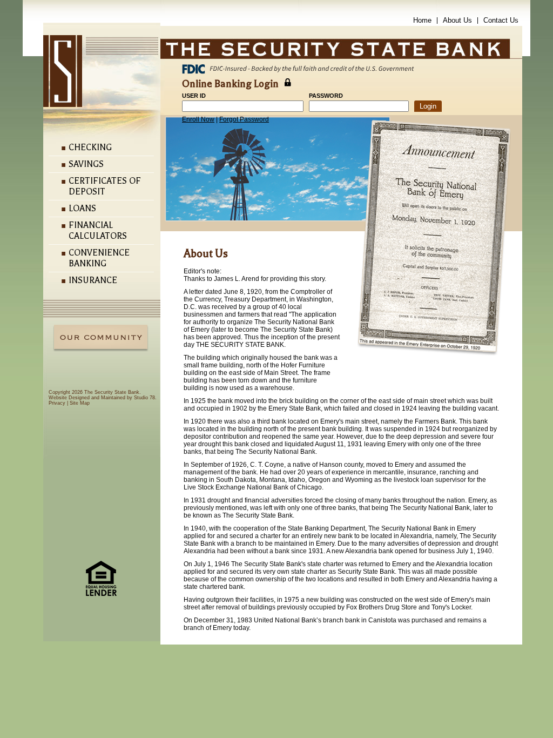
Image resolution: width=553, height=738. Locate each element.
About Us (457, 20)
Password (326, 95)
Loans (82, 208)
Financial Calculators (98, 230)
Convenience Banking (99, 258)
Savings (86, 164)
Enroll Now (198, 119)
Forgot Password (244, 119)
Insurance (93, 280)
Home (422, 20)
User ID (194, 95)
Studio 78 (144, 397)
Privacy (57, 403)
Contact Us (500, 20)
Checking (90, 147)
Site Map (80, 403)
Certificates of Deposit (105, 186)
